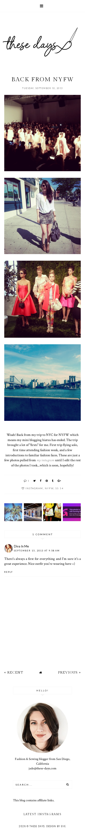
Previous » (69, 672)
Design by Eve (56, 826)
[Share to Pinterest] (47, 480)
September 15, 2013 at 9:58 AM (37, 550)
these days (37, 826)
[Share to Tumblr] (53, 480)
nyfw (49, 488)
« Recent (13, 672)
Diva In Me (21, 546)
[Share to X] (34, 480)
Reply (8, 572)
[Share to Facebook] (41, 480)
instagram (34, 488)
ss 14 (59, 488)
